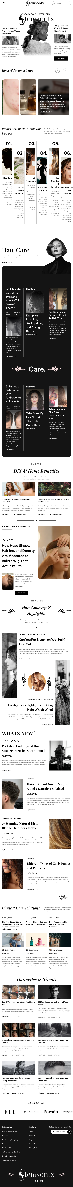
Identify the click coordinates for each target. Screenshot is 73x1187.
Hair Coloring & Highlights (32, 634)
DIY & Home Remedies (19, 190)
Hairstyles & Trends (36, 979)
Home (31, 1132)
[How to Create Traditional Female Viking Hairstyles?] (18, 1068)
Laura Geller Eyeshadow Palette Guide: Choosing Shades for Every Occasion (52, 98)
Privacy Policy (34, 1148)
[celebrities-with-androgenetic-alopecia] (13, 419)
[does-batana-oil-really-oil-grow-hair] (54, 489)
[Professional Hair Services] (66, 170)
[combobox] (63, 3)
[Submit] (69, 1132)
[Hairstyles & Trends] (42, 170)
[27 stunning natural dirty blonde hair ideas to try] (60, 834)
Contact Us (33, 1144)
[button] (3, 3)
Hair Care (7, 178)
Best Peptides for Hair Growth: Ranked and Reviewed (58, 924)
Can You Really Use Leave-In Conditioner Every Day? (11, 31)
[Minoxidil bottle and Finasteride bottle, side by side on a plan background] (36, 940)
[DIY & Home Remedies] (19, 170)
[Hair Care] (7, 161)
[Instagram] (41, 1181)
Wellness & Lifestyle (9, 1160)
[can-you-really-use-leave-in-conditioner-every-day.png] (10, 40)
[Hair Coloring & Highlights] (54, 161)
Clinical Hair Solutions (21, 907)
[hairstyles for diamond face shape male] (54, 992)
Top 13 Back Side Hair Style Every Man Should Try (61, 28)
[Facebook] (36, 1181)
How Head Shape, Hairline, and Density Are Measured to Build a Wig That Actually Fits (18, 555)
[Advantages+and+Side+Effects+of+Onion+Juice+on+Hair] (58, 396)
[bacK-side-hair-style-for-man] (62, 38)
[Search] (54, 3)
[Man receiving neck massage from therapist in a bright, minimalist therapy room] (13, 940)
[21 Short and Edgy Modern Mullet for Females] (54, 1030)
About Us (32, 1136)
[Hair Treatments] (30, 161)
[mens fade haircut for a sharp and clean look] (54, 1068)
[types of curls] (12, 874)
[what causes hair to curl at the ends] (35, 399)
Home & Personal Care (10, 1156)
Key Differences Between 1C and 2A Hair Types (57, 315)
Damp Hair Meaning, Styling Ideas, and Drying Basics (34, 323)
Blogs (31, 1140)
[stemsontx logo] (35, 3)
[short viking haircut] (18, 1030)
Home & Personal (17, 70)
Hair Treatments (16, 526)
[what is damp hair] (35, 302)
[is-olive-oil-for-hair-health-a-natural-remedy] (18, 489)
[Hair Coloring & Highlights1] (9, 665)
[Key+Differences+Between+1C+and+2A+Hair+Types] (58, 299)
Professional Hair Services (11, 1152)
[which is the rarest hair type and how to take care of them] (13, 326)
